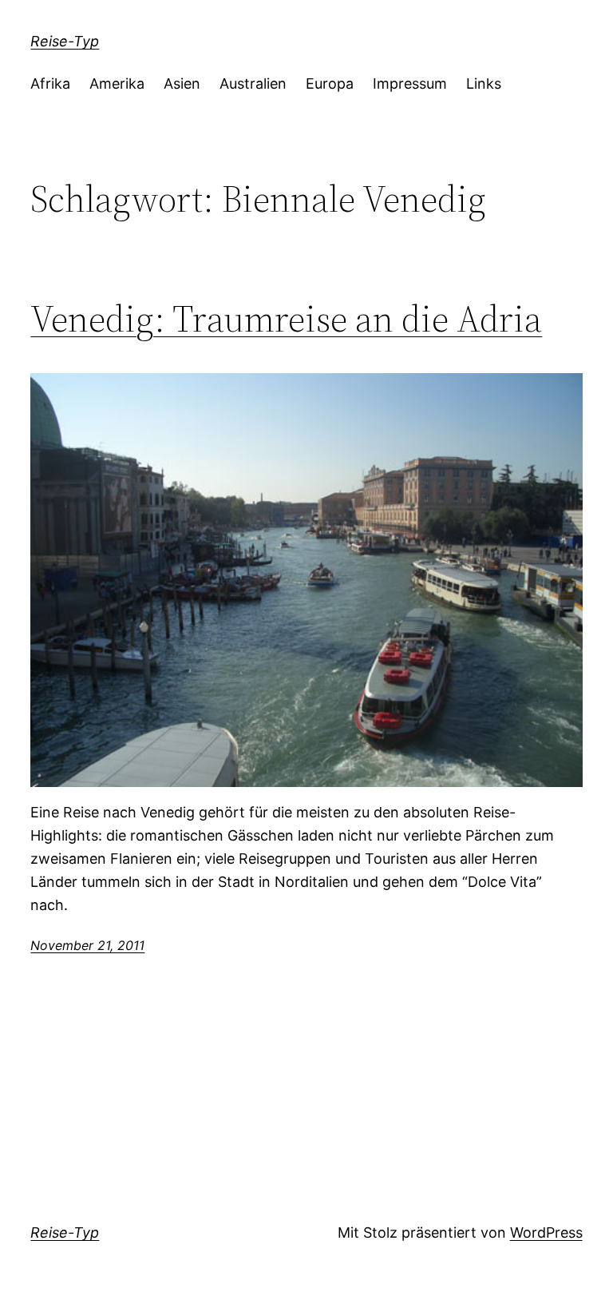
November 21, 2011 (87, 945)
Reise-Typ (64, 41)
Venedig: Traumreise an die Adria (286, 318)
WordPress (546, 1232)
